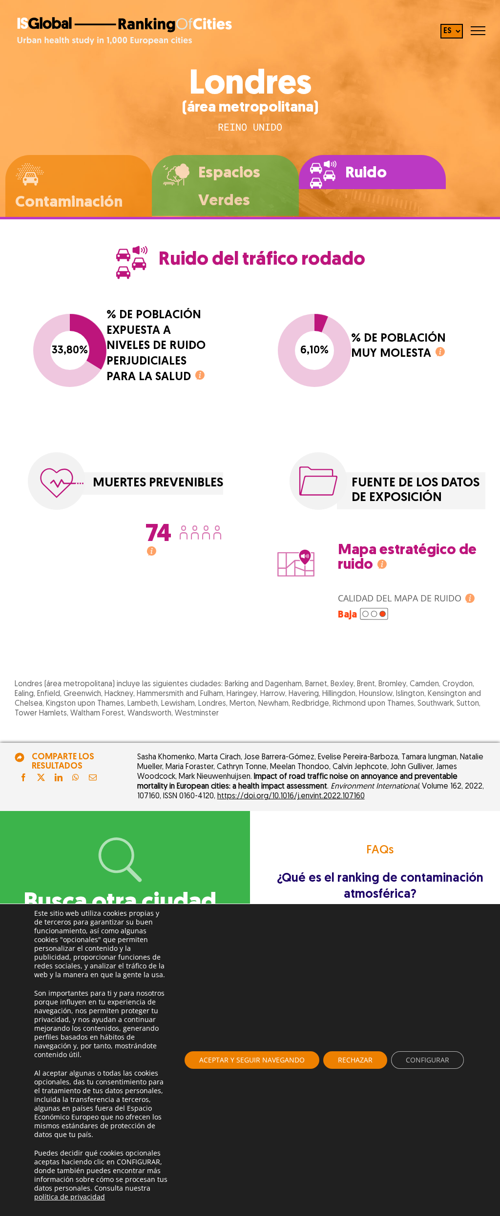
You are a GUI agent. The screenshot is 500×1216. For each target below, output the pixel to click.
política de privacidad (69, 1196)
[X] (41, 778)
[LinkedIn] (58, 778)
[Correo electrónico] (93, 778)
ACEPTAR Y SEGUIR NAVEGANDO (252, 1059)
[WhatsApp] (75, 778)
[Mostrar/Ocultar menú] (478, 30)
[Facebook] (23, 778)
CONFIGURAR (427, 1059)
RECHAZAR (355, 1059)
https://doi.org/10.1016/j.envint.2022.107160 (291, 796)
